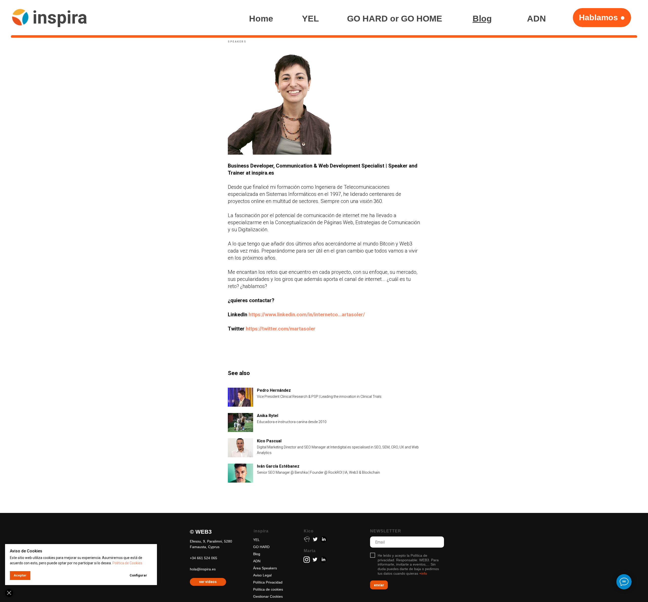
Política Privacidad (267, 582)
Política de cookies (268, 589)
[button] (602, 17)
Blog (256, 554)
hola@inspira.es (203, 569)
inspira (59, 17)
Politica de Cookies (127, 563)
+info (423, 573)
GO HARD (261, 547)
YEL (256, 540)
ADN (256, 561)
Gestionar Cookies (268, 596)
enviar (379, 585)
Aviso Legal (262, 575)
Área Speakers (265, 568)
